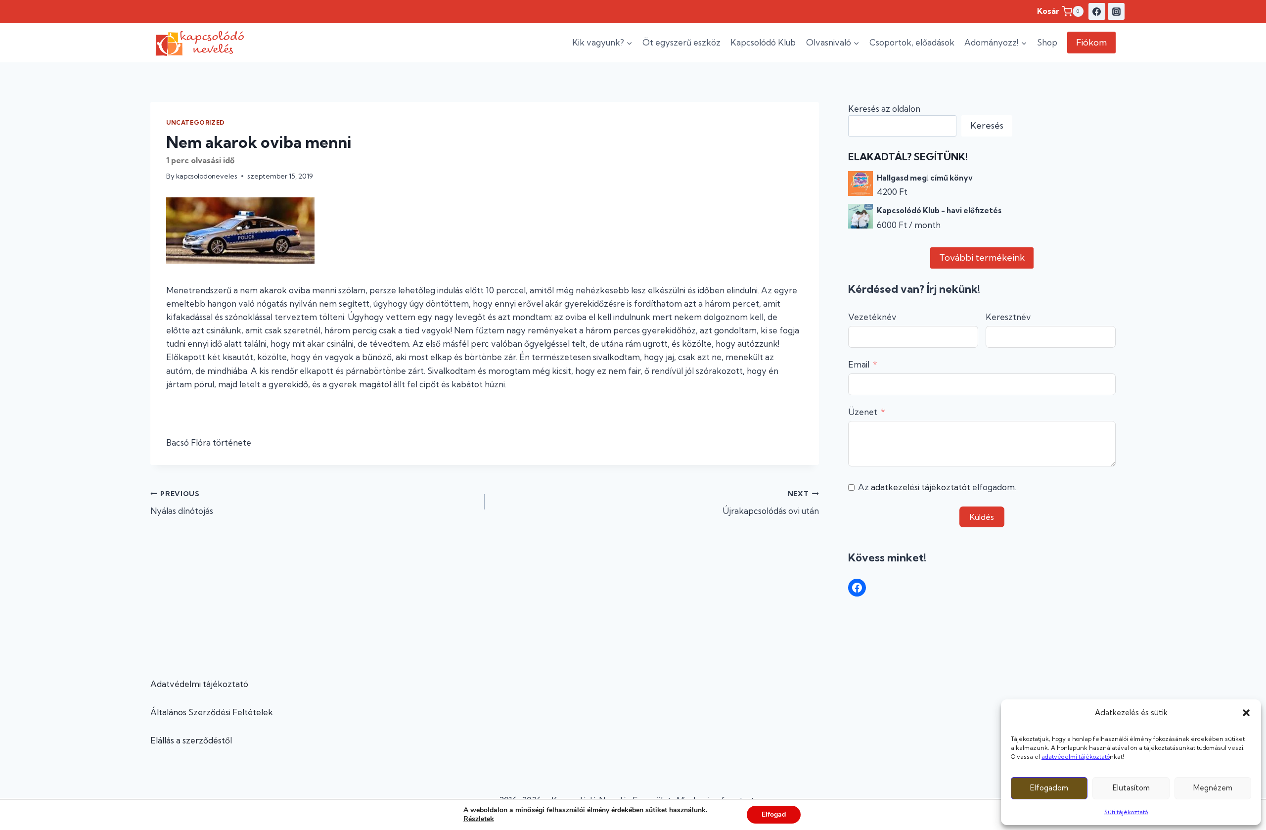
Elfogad (774, 814)
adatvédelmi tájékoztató (1075, 756)
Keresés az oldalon (884, 108)
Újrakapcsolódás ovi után (771, 503)
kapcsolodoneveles (206, 176)
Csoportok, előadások (911, 42)
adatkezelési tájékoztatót (920, 487)
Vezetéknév (872, 317)
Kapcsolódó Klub (763, 42)
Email (858, 364)
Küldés (982, 517)
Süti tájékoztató (1126, 812)
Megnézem (1212, 787)
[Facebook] (1096, 11)
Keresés (986, 125)
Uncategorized (195, 122)
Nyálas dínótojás (181, 503)
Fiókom (1091, 42)
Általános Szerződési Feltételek (211, 712)
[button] (1246, 713)
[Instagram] (1116, 11)
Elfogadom (1049, 787)
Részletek (478, 819)
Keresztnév (1008, 317)
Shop (1047, 42)
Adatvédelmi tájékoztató (199, 684)
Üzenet (862, 412)
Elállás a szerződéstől (191, 740)
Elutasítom (1131, 787)
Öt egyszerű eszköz (681, 42)
